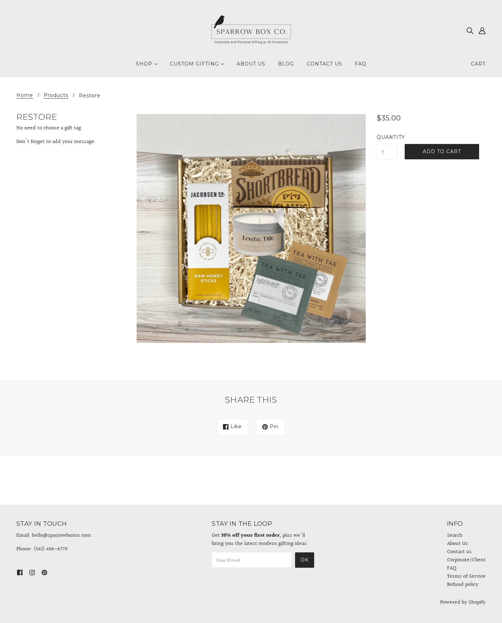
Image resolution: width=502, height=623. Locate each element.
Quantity (387, 137)
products (56, 95)
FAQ (452, 568)
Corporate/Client (466, 560)
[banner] (251, 30)
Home (24, 95)
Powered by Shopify (463, 602)
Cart (478, 64)
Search (454, 535)
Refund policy (462, 584)
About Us (457, 543)
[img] (470, 31)
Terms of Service (466, 576)
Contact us (459, 552)
